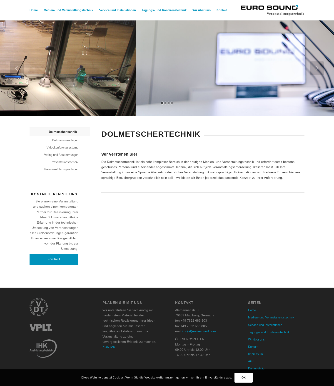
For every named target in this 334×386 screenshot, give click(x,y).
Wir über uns (256, 339)
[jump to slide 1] (162, 103)
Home (252, 310)
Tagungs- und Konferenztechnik (269, 332)
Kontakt (54, 259)
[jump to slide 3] (168, 103)
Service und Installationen (265, 325)
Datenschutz (256, 368)
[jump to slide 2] (165, 103)
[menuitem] (34, 10)
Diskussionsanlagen (65, 140)
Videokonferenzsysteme (62, 147)
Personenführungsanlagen (61, 169)
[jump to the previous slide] (17, 68)
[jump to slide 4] (171, 103)
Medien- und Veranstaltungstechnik (271, 317)
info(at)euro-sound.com (199, 331)
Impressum (255, 354)
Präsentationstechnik (64, 162)
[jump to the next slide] (317, 68)
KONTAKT (109, 347)
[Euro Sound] (272, 10)
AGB (251, 361)
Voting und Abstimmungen (61, 154)
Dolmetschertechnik (63, 132)
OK (244, 377)
